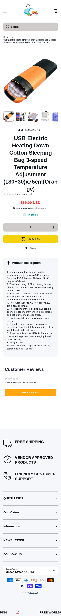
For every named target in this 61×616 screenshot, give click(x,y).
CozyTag (34, 592)
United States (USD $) (20, 572)
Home (6, 37)
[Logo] (30, 11)
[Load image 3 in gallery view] (33, 116)
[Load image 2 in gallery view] (21, 116)
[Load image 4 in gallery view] (45, 116)
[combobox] (30, 27)
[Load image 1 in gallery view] (8, 116)
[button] (56, 11)
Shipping (18, 208)
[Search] (6, 27)
